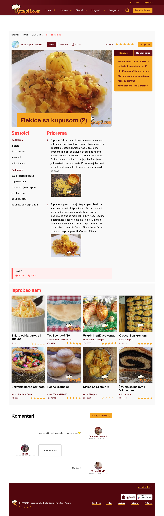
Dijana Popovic (34, 44)
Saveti (79, 10)
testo (33, 275)
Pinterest (148, 503)
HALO (28, 507)
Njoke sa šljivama (126, 81)
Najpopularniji (143, 53)
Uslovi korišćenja (47, 503)
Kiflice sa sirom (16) (100, 373)
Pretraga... (127, 10)
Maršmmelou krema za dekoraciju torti (133, 61)
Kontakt (68, 503)
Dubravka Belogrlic (98, 436)
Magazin (96, 10)
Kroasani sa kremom (135, 320)
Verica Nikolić (98, 471)
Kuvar (48, 10)
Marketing (59, 503)
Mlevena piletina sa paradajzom (133, 76)
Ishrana (64, 10)
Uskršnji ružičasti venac (100, 320)
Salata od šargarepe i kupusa (28, 320)
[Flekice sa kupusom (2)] (78, 185)
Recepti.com (26, 9)
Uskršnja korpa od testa (28, 373)
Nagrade (114, 10)
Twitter (109, 503)
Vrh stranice (144, 487)
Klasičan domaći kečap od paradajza (133, 71)
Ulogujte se (147, 3)
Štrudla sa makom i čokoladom (135, 373)
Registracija (135, 3)
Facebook (96, 503)
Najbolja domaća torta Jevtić (132, 66)
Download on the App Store (128, 497)
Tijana (25, 453)
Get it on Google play (144, 497)
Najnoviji (123, 53)
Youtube (121, 503)
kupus (21, 275)
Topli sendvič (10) (64, 320)
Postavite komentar (100, 415)
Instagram (135, 503)
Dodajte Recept (143, 10)
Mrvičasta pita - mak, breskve (133, 85)
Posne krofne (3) (64, 373)
